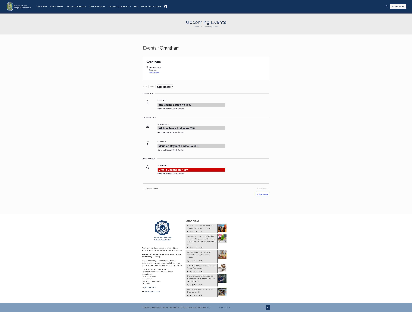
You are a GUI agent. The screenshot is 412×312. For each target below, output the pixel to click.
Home (196, 27)
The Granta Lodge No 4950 (175, 104)
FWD (209, 307)
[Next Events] (146, 87)
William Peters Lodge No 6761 (177, 128)
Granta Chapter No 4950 (173, 169)
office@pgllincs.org (152, 291)
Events (150, 48)
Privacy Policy (224, 307)
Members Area (398, 6)
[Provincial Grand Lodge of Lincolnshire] (19, 6)
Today (152, 86)
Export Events (263, 194)
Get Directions (154, 72)
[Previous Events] (143, 87)
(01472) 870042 (150, 287)
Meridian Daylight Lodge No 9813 (179, 146)
